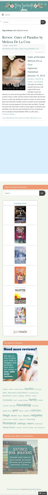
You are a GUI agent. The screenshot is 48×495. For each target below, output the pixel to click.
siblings (21, 423)
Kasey (6, 45)
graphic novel (7, 411)
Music (20, 416)
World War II (41, 427)
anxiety (11, 389)
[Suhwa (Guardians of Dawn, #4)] (20, 263)
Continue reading (9, 114)
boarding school (33, 393)
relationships (31, 419)
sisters (30, 423)
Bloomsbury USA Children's (18, 393)
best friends (38, 389)
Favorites (6, 406)
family (33, 399)
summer (19, 427)
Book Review (7, 396)
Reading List (22, 419)
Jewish (26, 411)
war (35, 427)
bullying (21, 396)
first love (12, 406)
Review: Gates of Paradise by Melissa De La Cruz (22, 39)
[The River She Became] (20, 223)
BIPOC (5, 393)
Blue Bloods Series (12, 118)
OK (42, 22)
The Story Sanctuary (13, 489)
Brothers (15, 396)
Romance (9, 423)
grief (15, 410)
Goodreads (38, 82)
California (28, 396)
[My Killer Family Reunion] (20, 324)
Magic (6, 415)
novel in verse (7, 419)
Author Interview (19, 389)
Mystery (26, 416)
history (21, 411)
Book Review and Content (10, 49)
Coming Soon (20, 203)
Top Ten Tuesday (28, 427)
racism (15, 419)
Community (7, 400)
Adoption (5, 389)
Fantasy (21, 49)
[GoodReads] (41, 4)
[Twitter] (35, 4)
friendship (24, 405)
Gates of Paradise (24, 118)
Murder (14, 416)
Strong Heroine (9, 427)
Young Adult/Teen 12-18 (31, 49)
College (34, 396)
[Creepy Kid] (20, 243)
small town (39, 424)
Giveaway (35, 405)
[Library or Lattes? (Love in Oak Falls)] (20, 283)
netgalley (37, 415)
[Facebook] (31, 4)
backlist (29, 388)
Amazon (31, 79)
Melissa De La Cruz (35, 118)
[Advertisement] (24, 150)
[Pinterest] (38, 4)
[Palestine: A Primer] (20, 303)
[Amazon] (45, 4)
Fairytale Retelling (23, 400)
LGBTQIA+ (36, 410)
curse (15, 400)
